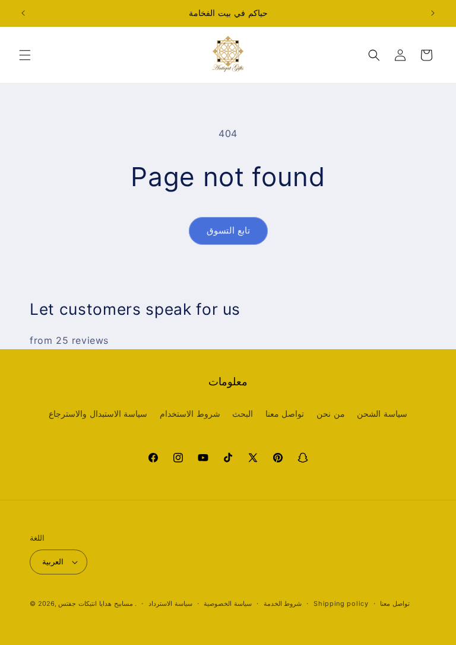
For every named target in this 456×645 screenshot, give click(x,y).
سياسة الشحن (382, 413)
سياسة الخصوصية (228, 603)
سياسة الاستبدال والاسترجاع (98, 413)
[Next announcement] (433, 13)
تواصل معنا (285, 413)
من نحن (330, 413)
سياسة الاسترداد (170, 603)
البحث (242, 413)
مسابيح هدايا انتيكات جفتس (95, 603)
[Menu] (25, 55)
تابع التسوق (228, 230)
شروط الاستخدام (190, 413)
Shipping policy (341, 603)
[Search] (374, 55)
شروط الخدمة (283, 603)
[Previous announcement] (23, 13)
